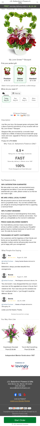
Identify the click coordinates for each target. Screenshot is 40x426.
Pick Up (17, 93)
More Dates (34, 99)
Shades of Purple (20, 304)
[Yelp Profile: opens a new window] (24, 394)
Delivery (6, 94)
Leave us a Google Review (20, 401)
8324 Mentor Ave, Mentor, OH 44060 (20, 384)
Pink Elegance (19, 280)
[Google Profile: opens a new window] (20, 394)
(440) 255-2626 (20, 386)
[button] (35, 421)
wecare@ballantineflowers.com (20, 388)
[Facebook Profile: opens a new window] (15, 394)
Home (3, 9)
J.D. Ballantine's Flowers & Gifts (20, 2)
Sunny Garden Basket (21, 261)
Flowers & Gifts (11, 9)
